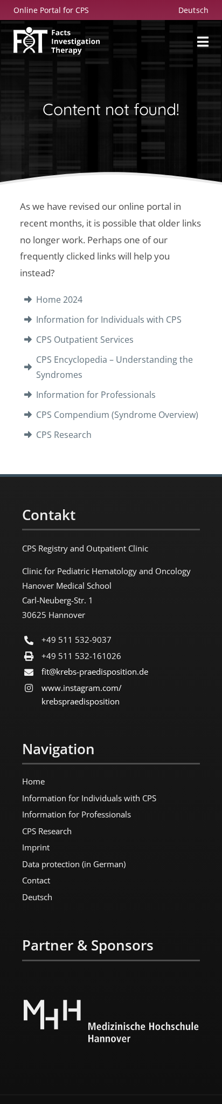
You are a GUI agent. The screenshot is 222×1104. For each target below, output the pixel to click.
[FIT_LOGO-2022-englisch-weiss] (56, 31)
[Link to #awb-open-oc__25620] (203, 41)
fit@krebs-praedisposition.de (94, 671)
